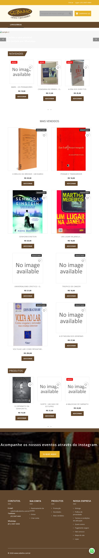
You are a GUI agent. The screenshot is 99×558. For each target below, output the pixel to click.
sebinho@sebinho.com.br (20, 511)
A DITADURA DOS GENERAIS (71, 336)
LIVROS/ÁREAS (16, 24)
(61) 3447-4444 (85, 2)
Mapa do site (80, 535)
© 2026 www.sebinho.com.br (19, 553)
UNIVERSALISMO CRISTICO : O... (27, 286)
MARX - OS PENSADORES (21, 87)
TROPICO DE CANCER (71, 286)
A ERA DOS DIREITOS (77, 89)
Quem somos (80, 524)
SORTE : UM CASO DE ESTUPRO (49, 405)
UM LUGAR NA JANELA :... (71, 236)
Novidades (57, 512)
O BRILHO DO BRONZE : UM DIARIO (27, 174)
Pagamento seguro (82, 528)
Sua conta (35, 501)
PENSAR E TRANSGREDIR (71, 174)
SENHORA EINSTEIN (27, 236)
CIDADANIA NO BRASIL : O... (49, 89)
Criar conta (35, 518)
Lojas (77, 539)
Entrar (33, 514)
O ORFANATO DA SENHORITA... (21, 407)
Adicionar (21, 96)
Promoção (57, 508)
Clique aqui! (49, 454)
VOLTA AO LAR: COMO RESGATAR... (28, 349)
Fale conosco (80, 532)
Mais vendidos (58, 516)
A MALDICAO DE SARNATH (77, 404)
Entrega (78, 508)
